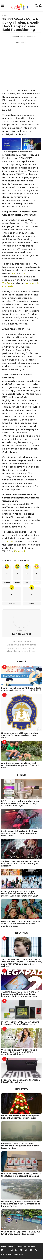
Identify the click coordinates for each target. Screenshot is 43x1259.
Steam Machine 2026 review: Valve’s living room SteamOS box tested (20, 1023)
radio (13, 273)
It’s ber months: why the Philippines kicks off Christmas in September (20, 1116)
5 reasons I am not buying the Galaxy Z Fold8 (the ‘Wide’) (20, 1081)
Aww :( (27, 582)
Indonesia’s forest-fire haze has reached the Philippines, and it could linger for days (20, 1145)
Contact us (21, 1246)
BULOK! (17, 582)
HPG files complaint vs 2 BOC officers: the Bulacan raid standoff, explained (21, 1175)
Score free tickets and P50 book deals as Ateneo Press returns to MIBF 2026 (21, 689)
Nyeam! (31, 603)
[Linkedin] (16, 1250)
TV (23, 273)
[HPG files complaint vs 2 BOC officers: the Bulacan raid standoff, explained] (21, 1161)
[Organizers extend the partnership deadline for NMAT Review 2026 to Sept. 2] (21, 712)
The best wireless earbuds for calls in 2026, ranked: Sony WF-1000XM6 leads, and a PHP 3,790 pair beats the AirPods (21, 962)
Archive (31, 1246)
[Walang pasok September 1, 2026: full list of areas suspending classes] (21, 1219)
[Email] (2, 1250)
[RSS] (36, 1250)
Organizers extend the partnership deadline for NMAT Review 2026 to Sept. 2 (19, 735)
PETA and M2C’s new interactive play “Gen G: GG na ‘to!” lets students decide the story (20, 923)
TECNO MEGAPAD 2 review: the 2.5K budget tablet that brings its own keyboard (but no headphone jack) (20, 994)
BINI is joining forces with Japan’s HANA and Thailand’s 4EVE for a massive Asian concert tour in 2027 (19, 893)
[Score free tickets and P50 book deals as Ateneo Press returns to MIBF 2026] (21, 676)
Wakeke (7, 582)
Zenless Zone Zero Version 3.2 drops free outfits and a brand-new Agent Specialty (20, 863)
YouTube (7, 283)
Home (3, 1246)
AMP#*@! (12, 603)
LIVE (4, 16)
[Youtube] (26, 1250)
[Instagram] (11, 1250)
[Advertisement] (21, 65)
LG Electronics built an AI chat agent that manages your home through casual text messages (20, 803)
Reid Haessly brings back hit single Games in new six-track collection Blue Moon (19, 833)
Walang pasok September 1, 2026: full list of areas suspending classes (20, 1233)
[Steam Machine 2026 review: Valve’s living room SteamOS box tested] (21, 1010)
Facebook (19, 551)
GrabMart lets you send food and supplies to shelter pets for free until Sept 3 (20, 765)
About (11, 1246)
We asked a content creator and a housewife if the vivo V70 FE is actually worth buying (19, 1052)
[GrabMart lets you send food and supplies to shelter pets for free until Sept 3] (21, 751)
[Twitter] (21, 1250)
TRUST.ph (8, 541)
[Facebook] (7, 1250)
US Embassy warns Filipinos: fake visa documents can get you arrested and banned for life (21, 1203)
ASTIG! (37, 582)
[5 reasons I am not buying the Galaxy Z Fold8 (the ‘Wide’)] (21, 1068)
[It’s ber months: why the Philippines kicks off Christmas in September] (21, 1103)
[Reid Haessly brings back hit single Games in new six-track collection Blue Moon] (21, 819)
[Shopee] (31, 1250)
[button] (2, 5)
